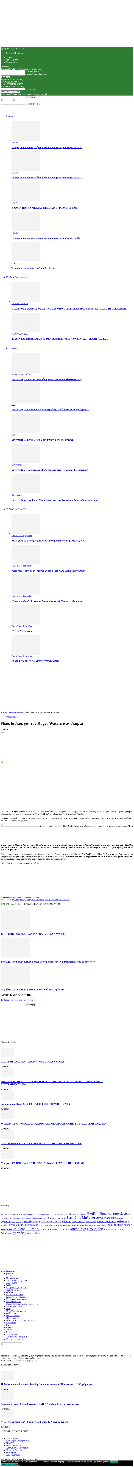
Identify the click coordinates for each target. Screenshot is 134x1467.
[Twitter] (15, 742)
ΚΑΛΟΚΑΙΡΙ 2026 (20, 303)
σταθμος (9, 1327)
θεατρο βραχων (91, 1222)
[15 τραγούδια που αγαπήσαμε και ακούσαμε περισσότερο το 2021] (26, 230)
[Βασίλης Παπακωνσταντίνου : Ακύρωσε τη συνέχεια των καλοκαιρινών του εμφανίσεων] (15, 957)
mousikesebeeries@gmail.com (24, 1360)
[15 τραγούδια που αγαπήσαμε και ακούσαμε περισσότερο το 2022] (26, 170)
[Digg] (53, 742)
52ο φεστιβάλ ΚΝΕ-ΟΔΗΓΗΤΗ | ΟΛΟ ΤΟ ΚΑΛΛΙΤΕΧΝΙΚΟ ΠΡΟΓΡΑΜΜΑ (43, 1163)
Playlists (9, 116)
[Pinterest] (24, 742)
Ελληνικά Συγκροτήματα (16, 1287)
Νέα (13, 404)
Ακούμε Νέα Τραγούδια (16, 1280)
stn (62, 1214)
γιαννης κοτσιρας (16, 1222)
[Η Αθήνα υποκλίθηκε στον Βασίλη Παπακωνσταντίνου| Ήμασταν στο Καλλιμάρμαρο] (7, 1379)
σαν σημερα (11, 1323)
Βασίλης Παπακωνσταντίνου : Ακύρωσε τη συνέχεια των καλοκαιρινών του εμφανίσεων (47, 961)
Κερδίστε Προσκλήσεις (16, 1297)
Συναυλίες (10, 1332)
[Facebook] (5, 742)
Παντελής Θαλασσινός (41, 1218)
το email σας (30, 89)
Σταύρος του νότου (57, 1218)
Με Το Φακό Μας (13, 1301)
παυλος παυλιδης (80, 1225)
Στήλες (9, 1330)
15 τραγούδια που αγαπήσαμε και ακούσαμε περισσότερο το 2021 (47, 238)
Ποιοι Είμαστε (12, 60)
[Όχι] (19, 1465)
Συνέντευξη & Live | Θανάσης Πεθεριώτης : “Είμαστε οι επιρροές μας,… (50, 409)
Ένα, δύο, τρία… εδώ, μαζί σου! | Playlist (34, 268)
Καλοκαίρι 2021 (7, 1218)
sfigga (57, 1214)
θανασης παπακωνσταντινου (47, 1221)
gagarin (12, 1214)
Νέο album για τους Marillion (31, 897)
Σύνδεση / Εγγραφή (14, 53)
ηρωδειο (26, 1221)
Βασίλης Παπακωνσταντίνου (107, 1213)
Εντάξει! (114, 1462)
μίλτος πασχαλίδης (27, 1224)
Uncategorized (14, 712)
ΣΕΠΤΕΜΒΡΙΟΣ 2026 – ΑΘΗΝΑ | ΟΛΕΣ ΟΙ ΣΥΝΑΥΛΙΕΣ (33, 934)
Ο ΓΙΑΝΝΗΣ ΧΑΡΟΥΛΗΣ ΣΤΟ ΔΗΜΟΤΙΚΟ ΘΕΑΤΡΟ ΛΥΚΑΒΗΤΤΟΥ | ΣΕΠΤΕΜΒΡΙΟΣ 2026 (54, 1123)
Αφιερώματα (11, 1283)
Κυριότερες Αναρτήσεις (21, 374)
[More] (63, 743)
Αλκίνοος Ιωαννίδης (79, 1214)
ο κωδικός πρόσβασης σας (36, 74)
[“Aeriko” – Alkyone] (26, 624)
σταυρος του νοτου (26, 1229)
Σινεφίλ (9, 1325)
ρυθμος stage (115, 1224)
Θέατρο (130, 1214)
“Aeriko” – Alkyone (22, 631)
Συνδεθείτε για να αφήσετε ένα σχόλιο (17, 1000)
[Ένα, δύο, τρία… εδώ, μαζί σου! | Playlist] (26, 261)
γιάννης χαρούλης (106, 1217)
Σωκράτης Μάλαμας (81, 1218)
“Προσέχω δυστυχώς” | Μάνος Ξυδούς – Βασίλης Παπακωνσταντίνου (49, 570)
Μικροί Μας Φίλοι (14, 1306)
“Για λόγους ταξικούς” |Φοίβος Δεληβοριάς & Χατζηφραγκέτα (34, 1421)
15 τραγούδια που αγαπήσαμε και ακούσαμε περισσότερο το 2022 (47, 177)
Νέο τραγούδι (29, 1218)
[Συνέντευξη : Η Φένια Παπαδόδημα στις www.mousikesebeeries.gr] (26, 372)
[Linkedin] (44, 742)
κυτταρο (12, 1224)
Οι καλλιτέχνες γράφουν (16, 1311)
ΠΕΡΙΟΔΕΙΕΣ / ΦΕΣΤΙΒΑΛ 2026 (20, 1320)
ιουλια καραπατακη (106, 1221)
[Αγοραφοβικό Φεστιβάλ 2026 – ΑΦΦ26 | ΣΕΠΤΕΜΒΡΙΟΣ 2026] (7, 1099)
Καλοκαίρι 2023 (19, 1218)
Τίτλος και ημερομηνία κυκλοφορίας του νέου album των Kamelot (41, 900)
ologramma (42, 1214)
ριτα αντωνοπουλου (98, 1225)
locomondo (32, 1214)
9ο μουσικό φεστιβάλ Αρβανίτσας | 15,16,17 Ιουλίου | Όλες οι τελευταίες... (40, 1404)
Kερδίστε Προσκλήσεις (16, 277)
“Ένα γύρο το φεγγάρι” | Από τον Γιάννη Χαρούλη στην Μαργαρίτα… (49, 540)
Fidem (40, 1459)
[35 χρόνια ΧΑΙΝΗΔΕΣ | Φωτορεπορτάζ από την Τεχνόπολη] (15, 984)
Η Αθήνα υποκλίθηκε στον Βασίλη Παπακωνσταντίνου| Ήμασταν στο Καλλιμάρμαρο (46, 1384)
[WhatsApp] (34, 742)
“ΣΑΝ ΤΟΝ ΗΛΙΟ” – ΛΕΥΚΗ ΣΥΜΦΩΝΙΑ (36, 661)
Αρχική (9, 57)
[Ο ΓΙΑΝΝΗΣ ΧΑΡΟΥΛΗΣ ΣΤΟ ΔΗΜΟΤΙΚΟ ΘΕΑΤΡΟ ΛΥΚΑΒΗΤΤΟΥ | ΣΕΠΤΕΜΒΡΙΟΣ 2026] (7, 1119)
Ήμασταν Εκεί (12, 1290)
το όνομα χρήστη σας (34, 71)
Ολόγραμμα (11, 1313)
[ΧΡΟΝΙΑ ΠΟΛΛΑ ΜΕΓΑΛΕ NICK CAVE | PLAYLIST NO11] (26, 200)
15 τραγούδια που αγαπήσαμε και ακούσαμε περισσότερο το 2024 (47, 147)
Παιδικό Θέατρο (13, 1316)
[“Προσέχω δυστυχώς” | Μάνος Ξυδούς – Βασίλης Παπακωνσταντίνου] (26, 563)
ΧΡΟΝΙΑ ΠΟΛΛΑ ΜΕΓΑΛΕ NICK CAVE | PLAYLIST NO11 (45, 207)
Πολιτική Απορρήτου (10, 82)
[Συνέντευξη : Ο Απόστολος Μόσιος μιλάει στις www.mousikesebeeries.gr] (26, 462)
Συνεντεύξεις (11, 348)
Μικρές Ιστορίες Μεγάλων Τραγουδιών (22, 1304)
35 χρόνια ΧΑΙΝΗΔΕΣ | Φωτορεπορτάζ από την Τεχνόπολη (32, 989)
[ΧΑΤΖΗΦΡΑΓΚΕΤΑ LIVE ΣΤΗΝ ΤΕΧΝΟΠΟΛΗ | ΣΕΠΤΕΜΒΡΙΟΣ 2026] (7, 1138)
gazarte (19, 1214)
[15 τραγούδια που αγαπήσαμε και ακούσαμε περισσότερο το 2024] (26, 140)
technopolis (68, 1214)
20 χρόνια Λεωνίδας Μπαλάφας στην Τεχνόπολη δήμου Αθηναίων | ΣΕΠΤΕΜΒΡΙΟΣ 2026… (61, 338)
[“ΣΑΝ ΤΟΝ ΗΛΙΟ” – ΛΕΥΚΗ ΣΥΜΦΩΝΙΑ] (26, 654)
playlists (15, 142)
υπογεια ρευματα (110, 1229)
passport (50, 1214)
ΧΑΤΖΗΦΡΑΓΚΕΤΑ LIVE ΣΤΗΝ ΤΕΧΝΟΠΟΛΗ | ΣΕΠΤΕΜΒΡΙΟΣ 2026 (41, 1143)
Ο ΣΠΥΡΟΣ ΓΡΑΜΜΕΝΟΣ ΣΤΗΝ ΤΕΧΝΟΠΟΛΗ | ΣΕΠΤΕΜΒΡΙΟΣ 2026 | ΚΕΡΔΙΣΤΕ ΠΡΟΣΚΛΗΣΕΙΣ (69, 308)
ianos (25, 1214)
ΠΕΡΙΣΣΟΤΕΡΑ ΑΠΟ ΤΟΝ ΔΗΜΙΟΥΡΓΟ (41, 904)
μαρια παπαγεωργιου (46, 1225)
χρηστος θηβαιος (33, 1233)
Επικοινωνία (11, 62)
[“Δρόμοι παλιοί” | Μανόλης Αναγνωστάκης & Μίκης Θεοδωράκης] (26, 593)
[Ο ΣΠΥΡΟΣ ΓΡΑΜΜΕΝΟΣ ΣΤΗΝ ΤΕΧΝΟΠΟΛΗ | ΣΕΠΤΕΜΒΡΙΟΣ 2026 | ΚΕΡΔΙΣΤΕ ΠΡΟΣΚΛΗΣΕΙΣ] (26, 301)
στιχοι (68, 1229)
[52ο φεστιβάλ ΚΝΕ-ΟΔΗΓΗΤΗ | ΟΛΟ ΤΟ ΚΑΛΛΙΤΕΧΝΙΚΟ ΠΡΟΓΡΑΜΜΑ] (7, 1158)
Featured (9, 1271)
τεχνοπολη (95, 1229)
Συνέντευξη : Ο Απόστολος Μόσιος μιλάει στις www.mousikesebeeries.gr (50, 469)
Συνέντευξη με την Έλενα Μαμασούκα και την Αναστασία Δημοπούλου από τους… (56, 500)
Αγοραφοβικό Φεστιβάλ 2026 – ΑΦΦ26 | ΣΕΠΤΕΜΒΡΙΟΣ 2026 (35, 1104)
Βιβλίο (9, 1285)
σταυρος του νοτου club (53, 1229)
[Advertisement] (67, 683)
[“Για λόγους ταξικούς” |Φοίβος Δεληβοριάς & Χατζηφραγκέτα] (7, 1417)
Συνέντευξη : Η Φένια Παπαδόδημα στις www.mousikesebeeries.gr (47, 379)
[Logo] (7, 104)
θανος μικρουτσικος (74, 1221)
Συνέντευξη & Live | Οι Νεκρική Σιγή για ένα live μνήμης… (43, 439)
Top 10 (9, 1276)
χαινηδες (19, 1233)
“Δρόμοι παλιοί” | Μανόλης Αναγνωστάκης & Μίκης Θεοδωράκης (47, 601)
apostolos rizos (5, 1214)
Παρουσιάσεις (12, 1318)
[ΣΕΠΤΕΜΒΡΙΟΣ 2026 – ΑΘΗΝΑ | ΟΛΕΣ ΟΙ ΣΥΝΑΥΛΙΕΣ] (15, 929)
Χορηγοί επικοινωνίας (15, 1339)
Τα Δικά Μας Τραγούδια (16, 509)
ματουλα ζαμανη (63, 1225)
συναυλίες (78, 1229)
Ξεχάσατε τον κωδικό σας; (12, 79)
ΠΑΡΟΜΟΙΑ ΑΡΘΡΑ (10, 904)
